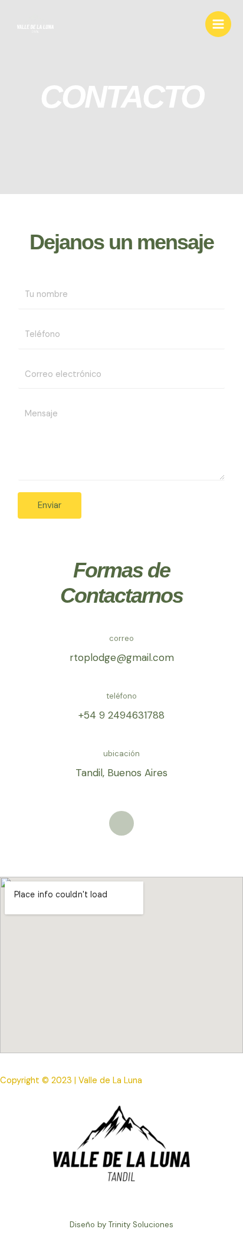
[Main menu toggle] (218, 24)
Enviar (49, 505)
